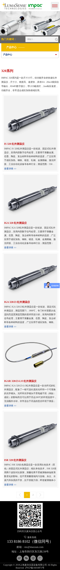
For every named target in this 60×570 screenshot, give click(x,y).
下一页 (40, 495)
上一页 (19, 495)
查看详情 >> (10, 168)
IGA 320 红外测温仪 (15, 223)
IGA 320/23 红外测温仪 (17, 302)
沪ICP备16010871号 (34, 568)
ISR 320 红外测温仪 (15, 460)
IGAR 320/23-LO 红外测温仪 (20, 381)
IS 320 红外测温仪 (14, 143)
